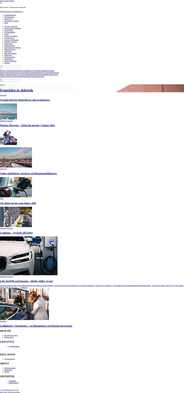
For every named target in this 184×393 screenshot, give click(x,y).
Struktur (7, 63)
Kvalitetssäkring (9, 32)
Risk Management (10, 53)
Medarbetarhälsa (9, 49)
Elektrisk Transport (10, 42)
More (6, 23)
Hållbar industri (9, 46)
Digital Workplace (10, 61)
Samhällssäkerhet (10, 15)
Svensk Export (9, 38)
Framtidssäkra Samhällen (12, 28)
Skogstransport (9, 17)
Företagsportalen (11, 11)
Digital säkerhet (9, 57)
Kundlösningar (14, 383)
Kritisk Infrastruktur (11, 36)
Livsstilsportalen (14, 346)
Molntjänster (8, 59)
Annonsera (12, 381)
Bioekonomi (8, 44)
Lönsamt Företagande (11, 40)
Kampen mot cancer (11, 335)
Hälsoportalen (9, 337)
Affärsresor (8, 55)
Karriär (6, 372)
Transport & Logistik (11, 21)
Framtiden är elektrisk (16, 90)
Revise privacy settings (14, 392)
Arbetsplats (8, 51)
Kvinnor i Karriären (11, 26)
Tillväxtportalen (9, 359)
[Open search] (1, 69)
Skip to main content (7, 1)
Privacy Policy (3, 392)
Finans (6, 34)
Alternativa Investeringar (12, 47)
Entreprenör (8, 19)
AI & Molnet (8, 30)
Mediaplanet (8, 370)
